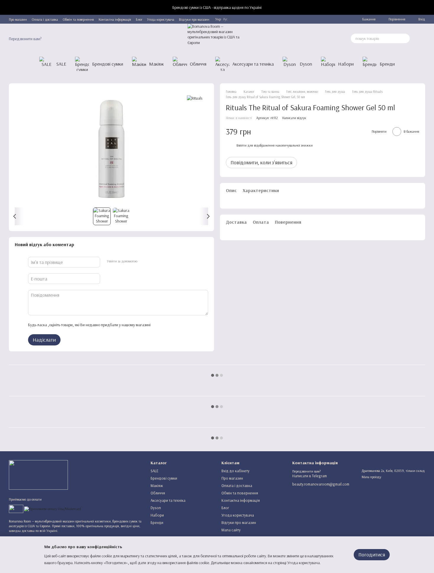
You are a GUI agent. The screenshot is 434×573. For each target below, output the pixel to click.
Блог (139, 19)
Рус (225, 19)
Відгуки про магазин (194, 19)
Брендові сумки (107, 64)
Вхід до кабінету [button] (235, 470)
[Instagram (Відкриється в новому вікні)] (325, 19)
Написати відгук (294, 118)
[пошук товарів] (405, 38)
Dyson (306, 64)
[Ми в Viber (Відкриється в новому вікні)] (332, 19)
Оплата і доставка (45, 19)
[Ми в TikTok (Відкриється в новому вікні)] (347, 19)
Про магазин (18, 19)
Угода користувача (160, 19)
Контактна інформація (115, 19)
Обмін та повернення (78, 19)
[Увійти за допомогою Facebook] (143, 261)
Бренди (387, 64)
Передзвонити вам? (25, 38)
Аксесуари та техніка (253, 64)
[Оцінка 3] (179, 324)
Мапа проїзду (371, 477)
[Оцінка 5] (198, 324)
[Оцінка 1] (160, 324)
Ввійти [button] (241, 145)
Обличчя (198, 64)
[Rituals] (194, 98)
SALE (61, 64)
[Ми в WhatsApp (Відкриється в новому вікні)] (339, 19)
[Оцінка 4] (188, 324)
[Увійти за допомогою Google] (152, 261)
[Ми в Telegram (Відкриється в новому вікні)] (318, 19)
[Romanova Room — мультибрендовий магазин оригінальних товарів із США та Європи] (38, 474)
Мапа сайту (231, 529)
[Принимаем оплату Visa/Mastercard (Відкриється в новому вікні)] (52, 508)
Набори (346, 64)
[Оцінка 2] (169, 324)
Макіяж (156, 64)
